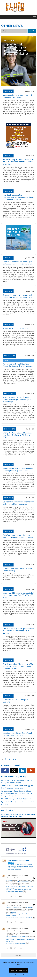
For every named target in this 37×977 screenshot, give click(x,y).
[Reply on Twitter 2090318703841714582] (8, 922)
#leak (13, 907)
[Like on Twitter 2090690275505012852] (15, 896)
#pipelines (17, 917)
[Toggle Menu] (34, 17)
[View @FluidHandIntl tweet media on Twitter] (24, 891)
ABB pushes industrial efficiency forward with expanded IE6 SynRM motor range (17, 399)
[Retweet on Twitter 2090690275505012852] (12, 896)
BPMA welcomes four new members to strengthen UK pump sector (18, 469)
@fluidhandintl (11, 877)
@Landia (19, 881)
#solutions (25, 936)
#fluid (14, 936)
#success (24, 889)
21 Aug (19, 877)
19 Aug (19, 931)
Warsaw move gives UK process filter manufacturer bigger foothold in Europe (18, 630)
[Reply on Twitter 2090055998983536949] (8, 948)
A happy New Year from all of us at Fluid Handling (17, 569)
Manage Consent (15, 974)
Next (14, 759)
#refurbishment (19, 891)
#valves (8, 891)
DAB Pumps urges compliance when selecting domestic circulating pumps (18, 536)
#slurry (24, 881)
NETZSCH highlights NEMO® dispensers (16, 799)
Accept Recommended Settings (18, 970)
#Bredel (8, 938)
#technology (18, 889)
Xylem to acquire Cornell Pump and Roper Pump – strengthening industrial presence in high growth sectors (17, 793)
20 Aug (19, 905)
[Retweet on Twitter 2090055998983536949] (12, 948)
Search (31, 31)
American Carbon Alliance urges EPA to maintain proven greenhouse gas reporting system (18, 666)
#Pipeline (9, 907)
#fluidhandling (10, 889)
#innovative (9, 936)
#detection (18, 907)
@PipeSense (29, 907)
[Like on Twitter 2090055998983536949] (15, 948)
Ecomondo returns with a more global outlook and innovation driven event (18, 262)
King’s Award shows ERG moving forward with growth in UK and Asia (18, 365)
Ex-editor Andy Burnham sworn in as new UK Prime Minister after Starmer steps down (18, 161)
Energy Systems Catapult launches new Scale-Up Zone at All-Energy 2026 (17, 435)
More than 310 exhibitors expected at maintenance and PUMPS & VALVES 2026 (18, 595)
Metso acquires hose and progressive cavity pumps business (18, 96)
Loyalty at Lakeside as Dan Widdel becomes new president (17, 734)
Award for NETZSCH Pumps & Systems (15, 701)
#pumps (28, 881)
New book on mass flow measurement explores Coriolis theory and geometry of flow (18, 197)
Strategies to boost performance (16, 328)
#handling (19, 936)
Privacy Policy (23, 974)
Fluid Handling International (17, 875)
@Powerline (9, 885)
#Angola (13, 912)
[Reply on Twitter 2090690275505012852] (8, 896)
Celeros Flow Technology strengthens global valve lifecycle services (18, 503)
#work (12, 891)
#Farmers (9, 880)
